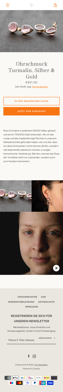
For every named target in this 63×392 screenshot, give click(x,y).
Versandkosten (40, 86)
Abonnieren (45, 338)
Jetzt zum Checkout (31, 111)
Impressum (31, 307)
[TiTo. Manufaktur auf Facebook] (28, 356)
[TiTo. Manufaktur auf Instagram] (34, 356)
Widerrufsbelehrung (21, 302)
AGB (43, 297)
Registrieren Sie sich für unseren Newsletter (31, 318)
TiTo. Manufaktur (41, 365)
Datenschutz (46, 302)
